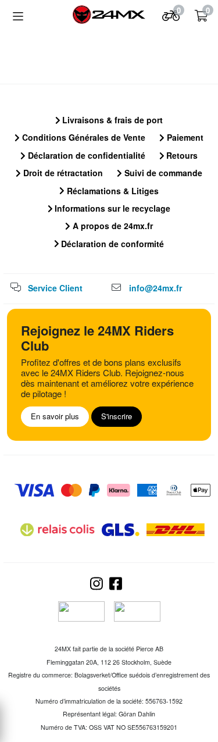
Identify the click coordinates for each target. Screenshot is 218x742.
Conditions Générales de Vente (82, 137)
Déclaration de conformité (111, 243)
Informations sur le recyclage (111, 208)
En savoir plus (55, 416)
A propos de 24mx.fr (111, 225)
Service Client (55, 288)
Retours (181, 155)
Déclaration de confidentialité (85, 155)
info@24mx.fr (155, 288)
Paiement (184, 137)
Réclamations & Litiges (112, 191)
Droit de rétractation (62, 173)
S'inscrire (116, 416)
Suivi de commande (162, 173)
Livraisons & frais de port (111, 120)
